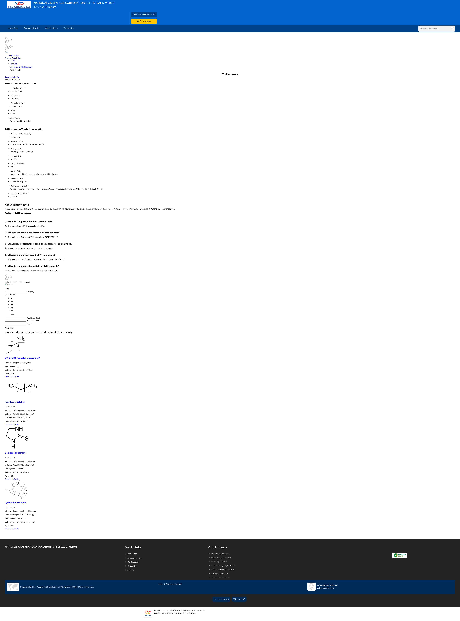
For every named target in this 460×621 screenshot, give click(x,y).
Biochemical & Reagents (220, 554)
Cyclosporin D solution (15, 502)
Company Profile (32, 28)
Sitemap (130, 570)
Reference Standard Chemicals (222, 569)
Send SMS (240, 599)
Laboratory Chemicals (219, 561)
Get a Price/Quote (12, 77)
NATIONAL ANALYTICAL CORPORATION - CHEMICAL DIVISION (74, 4)
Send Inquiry (145, 21)
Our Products (51, 28)
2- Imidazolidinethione (15, 453)
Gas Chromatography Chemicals (223, 565)
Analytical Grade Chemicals (21, 67)
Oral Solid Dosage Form (220, 573)
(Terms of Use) (199, 610)
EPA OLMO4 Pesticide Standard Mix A (22, 358)
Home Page (13, 28)
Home (12, 60)
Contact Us (68, 28)
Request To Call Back (13, 58)
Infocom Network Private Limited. (185, 613)
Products (13, 64)
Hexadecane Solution (15, 402)
